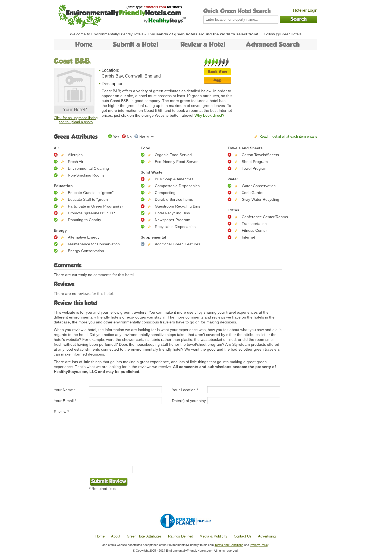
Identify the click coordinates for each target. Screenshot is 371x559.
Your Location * (185, 390)
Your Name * (65, 390)
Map (217, 80)
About (115, 536)
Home (84, 44)
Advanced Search (273, 44)
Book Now (217, 71)
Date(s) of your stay (189, 401)
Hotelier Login (305, 10)
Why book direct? (209, 115)
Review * (61, 411)
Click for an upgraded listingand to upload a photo (76, 120)
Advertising (267, 536)
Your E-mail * (65, 401)
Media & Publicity (213, 536)
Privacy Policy (259, 544)
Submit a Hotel (135, 44)
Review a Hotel (202, 44)
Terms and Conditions (229, 544)
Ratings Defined (180, 536)
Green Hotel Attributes (144, 536)
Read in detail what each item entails (288, 136)
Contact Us (242, 536)
